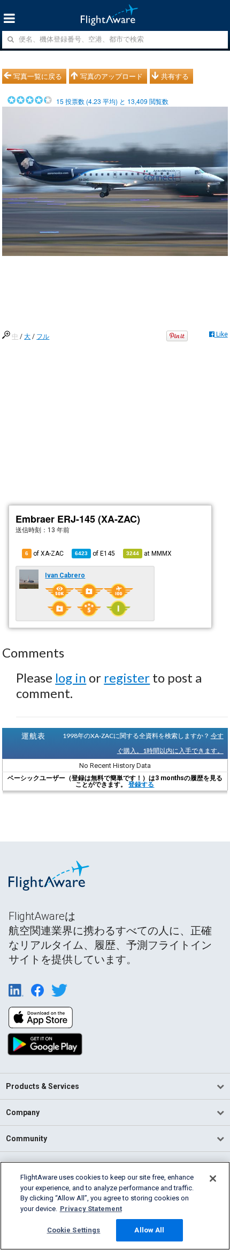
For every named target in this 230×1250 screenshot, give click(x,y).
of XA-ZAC (44, 553)
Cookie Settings (74, 1230)
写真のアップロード (111, 76)
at (149, 553)
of (95, 553)
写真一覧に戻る (37, 76)
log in (70, 677)
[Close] (213, 1178)
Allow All (149, 1230)
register (127, 677)
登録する (141, 784)
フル (42, 336)
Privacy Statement (91, 1209)
